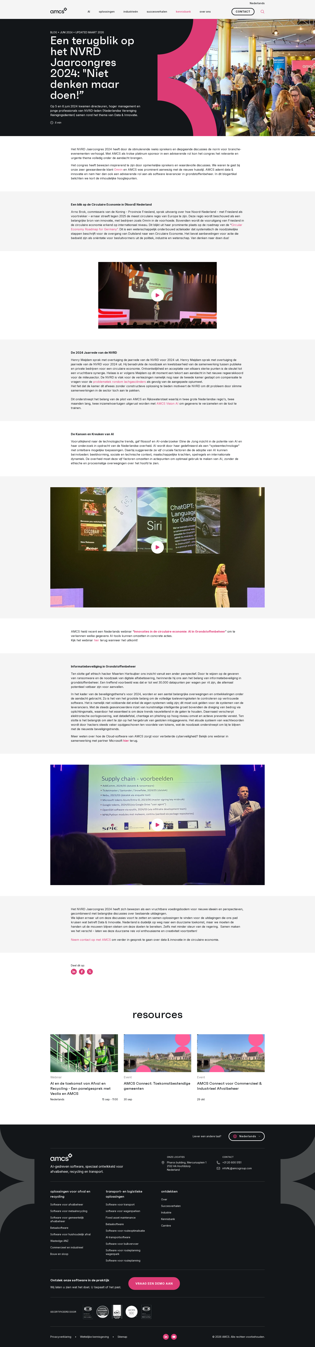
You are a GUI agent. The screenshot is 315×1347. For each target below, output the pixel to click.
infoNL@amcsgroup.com (237, 1168)
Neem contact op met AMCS (91, 939)
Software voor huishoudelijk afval (70, 1234)
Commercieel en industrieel (66, 1247)
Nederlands (257, 3)
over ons (205, 11)
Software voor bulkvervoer (122, 1243)
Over (164, 1199)
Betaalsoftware (59, 1227)
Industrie (166, 1212)
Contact (243, 11)
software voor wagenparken (123, 1211)
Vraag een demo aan (154, 1283)
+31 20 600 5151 (231, 1162)
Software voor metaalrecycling (68, 1211)
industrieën (130, 11)
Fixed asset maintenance (121, 1217)
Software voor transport (120, 1204)
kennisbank (183, 11)
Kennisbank (168, 1219)
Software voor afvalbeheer (66, 1204)
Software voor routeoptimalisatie (125, 1230)
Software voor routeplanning (123, 1260)
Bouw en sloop (59, 1253)
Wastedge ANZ (59, 1240)
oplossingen (107, 11)
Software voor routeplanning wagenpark (123, 1252)
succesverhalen (157, 11)
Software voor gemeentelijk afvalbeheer (67, 1219)
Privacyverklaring (60, 1336)
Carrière (166, 1225)
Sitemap (122, 1336)
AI (89, 11)
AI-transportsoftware (118, 1237)
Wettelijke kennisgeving (94, 1336)
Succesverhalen (171, 1205)
